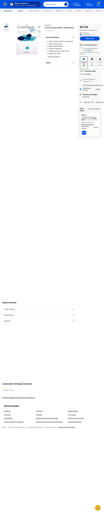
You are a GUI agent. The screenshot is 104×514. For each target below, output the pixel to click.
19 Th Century (72, 415)
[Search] (66, 4)
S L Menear (7, 411)
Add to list (87, 102)
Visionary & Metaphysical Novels (13, 422)
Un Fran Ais (7, 415)
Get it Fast (69, 11)
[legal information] (96, 30)
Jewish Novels (8, 418)
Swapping (39, 415)
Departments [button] (8, 11)
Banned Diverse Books (74, 422)
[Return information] (93, 35)
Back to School (46, 11)
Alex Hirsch (39, 411)
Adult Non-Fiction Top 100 (76, 418)
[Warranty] (73, 321)
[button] (76, 4)
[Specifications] (73, 315)
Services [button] (20, 11)
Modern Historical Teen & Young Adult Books (49, 422)
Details (98, 89)
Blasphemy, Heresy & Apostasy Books (47, 418)
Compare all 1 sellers (94, 108)
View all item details (54, 56)
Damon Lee (47, 25)
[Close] (37, 11)
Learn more (86, 96)
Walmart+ (78, 11)
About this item (9, 302)
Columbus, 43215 (90, 71)
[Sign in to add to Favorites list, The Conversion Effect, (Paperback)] (39, 31)
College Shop (59, 11)
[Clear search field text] (61, 4)
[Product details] (73, 309)
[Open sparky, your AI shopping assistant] (98, 508)
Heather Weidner (73, 411)
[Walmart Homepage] (5, 4)
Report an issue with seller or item (93, 85)
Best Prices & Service (87, 124)
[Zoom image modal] (39, 36)
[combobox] (56, 4)
